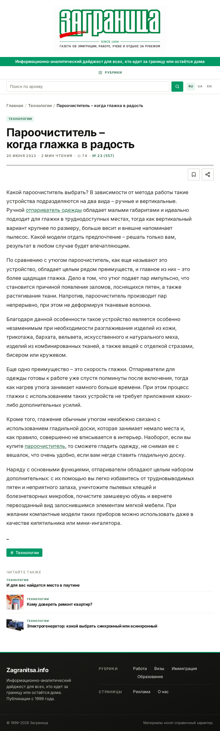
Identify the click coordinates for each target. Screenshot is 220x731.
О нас (163, 691)
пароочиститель (45, 446)
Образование (150, 676)
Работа (140, 668)
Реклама (141, 691)
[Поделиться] (208, 174)
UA (200, 86)
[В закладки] (194, 174)
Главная (14, 105)
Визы (159, 668)
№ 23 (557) (103, 156)
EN (209, 86)
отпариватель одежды (54, 210)
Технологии (40, 105)
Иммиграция (184, 668)
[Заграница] (110, 29)
